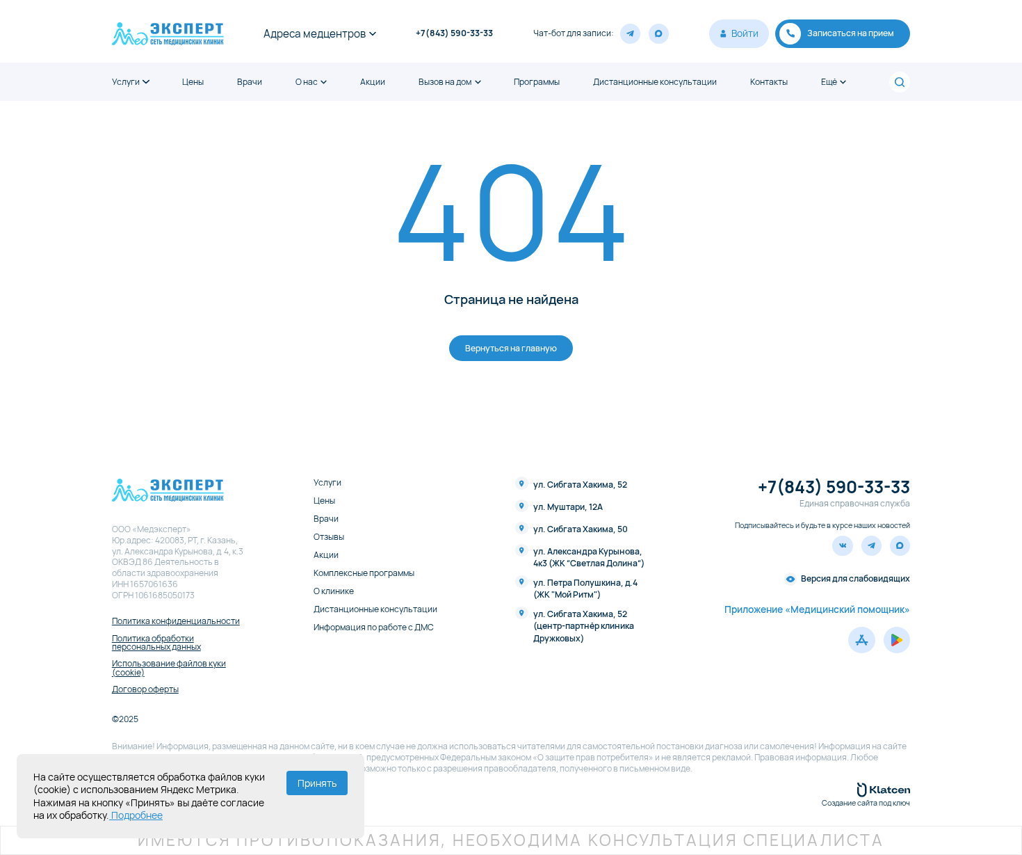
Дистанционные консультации (655, 82)
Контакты (769, 82)
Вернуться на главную (511, 348)
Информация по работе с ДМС (374, 627)
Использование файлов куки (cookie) (169, 668)
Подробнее (136, 815)
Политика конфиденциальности (176, 621)
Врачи (249, 82)
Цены (193, 82)
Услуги (126, 82)
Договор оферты (145, 689)
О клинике (334, 591)
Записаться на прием (850, 33)
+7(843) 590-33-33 (454, 33)
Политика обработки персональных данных (156, 643)
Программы (537, 82)
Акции (372, 82)
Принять (317, 783)
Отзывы (329, 537)
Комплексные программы (364, 573)
